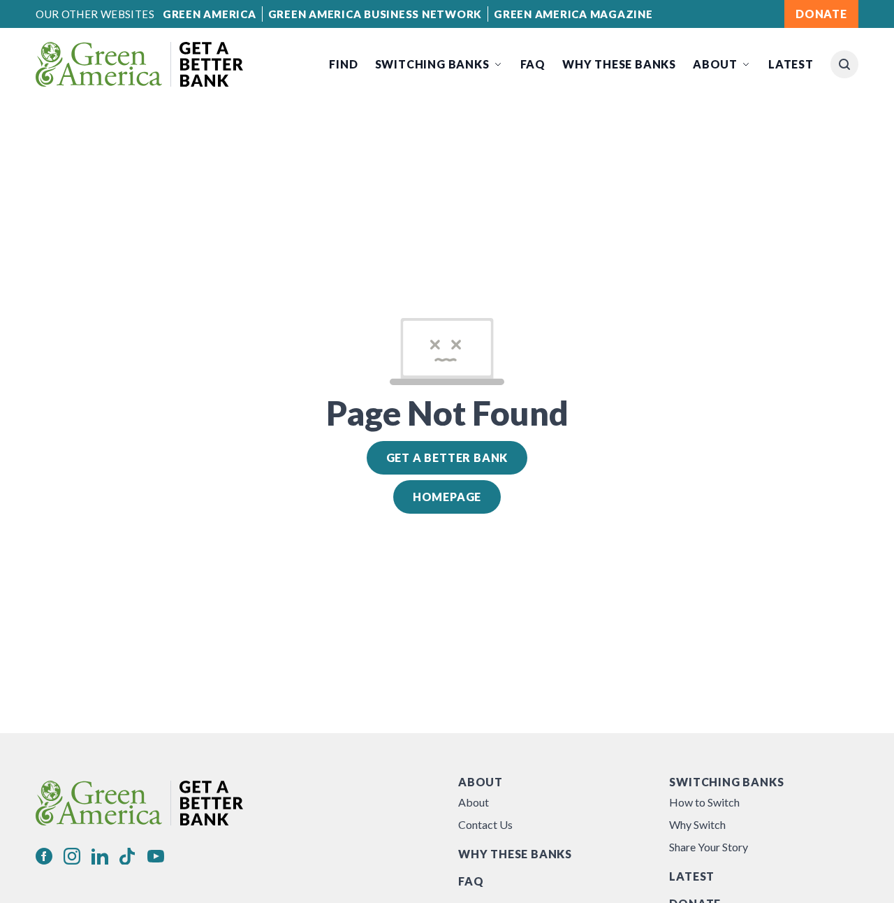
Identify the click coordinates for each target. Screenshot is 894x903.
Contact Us (485, 824)
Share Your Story (708, 846)
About (715, 64)
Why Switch (697, 824)
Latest (791, 64)
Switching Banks (432, 64)
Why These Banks (619, 64)
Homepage (447, 496)
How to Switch (704, 802)
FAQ (532, 64)
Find (343, 64)
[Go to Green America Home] (139, 64)
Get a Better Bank (447, 457)
